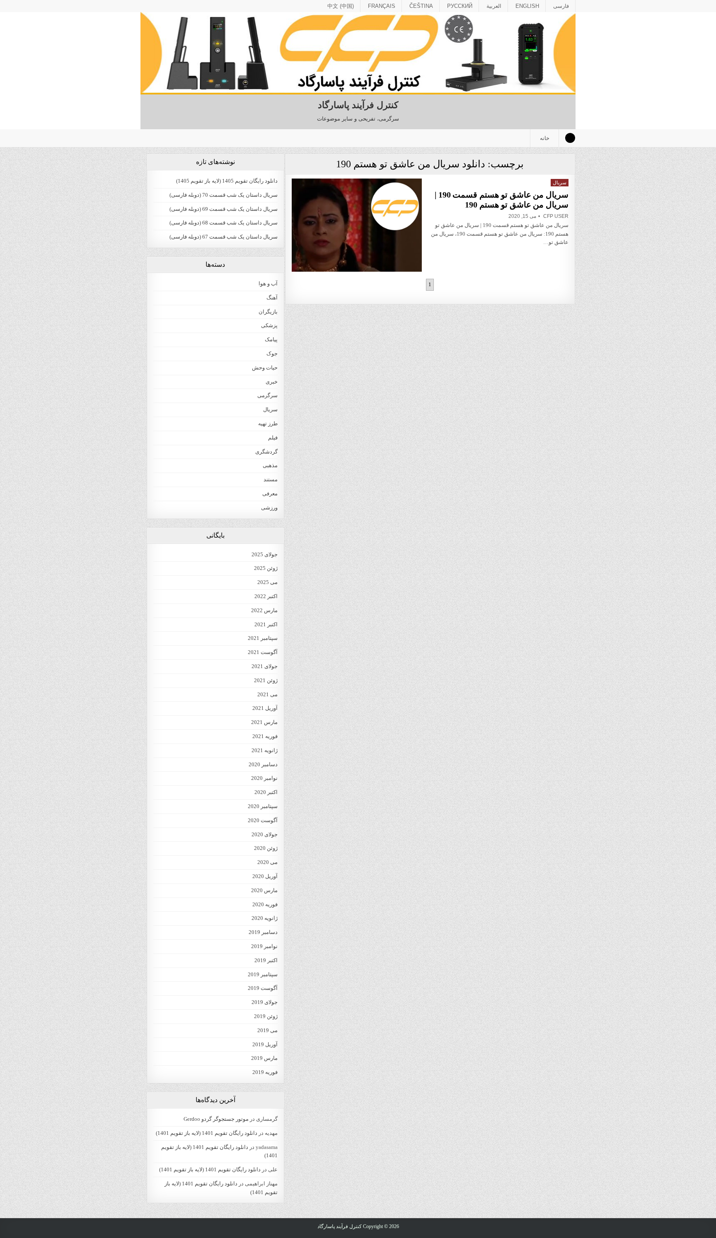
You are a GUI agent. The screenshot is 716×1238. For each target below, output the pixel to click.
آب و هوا (268, 283)
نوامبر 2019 (264, 946)
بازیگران (268, 312)
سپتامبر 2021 (263, 638)
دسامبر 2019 (263, 932)
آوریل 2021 (265, 708)
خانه (544, 138)
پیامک (271, 339)
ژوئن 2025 (266, 568)
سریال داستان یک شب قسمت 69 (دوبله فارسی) (223, 209)
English (527, 6)
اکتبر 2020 (266, 792)
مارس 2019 (264, 1058)
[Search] (570, 138)
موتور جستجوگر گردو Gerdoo (216, 1119)
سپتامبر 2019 (263, 974)
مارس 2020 (264, 890)
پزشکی (269, 325)
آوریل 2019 (265, 1044)
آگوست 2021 (263, 652)
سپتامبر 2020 (263, 806)
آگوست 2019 (263, 988)
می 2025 (267, 582)
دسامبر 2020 (263, 764)
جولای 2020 (265, 834)
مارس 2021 (264, 722)
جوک (272, 353)
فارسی (561, 6)
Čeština (421, 6)
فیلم (273, 437)
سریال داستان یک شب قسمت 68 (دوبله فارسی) (223, 223)
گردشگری (266, 452)
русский (459, 6)
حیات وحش (265, 367)
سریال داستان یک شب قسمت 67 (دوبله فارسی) (223, 237)
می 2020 (267, 862)
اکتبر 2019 (266, 960)
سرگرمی (267, 395)
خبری (272, 382)
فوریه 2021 (265, 736)
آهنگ (272, 297)
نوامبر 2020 (264, 778)
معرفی (270, 493)
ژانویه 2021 (265, 750)
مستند (271, 479)
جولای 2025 (265, 554)
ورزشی (269, 507)
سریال (559, 183)
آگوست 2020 (263, 820)
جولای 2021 (265, 666)
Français (381, 6)
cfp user (555, 216)
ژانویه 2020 (265, 918)
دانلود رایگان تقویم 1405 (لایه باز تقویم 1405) (227, 181)
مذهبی (270, 465)
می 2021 (267, 694)
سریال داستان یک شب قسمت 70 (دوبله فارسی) (223, 195)
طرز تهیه (268, 423)
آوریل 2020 (265, 876)
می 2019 (267, 1030)
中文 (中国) (340, 6)
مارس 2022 (264, 610)
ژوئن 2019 (266, 1016)
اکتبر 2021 (266, 624)
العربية (493, 6)
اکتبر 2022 (266, 596)
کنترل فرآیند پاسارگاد (358, 105)
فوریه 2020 (265, 904)
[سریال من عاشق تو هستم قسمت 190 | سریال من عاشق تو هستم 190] (357, 225)
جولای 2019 (265, 1002)
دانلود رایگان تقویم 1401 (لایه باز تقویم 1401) (206, 1133)
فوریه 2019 (265, 1072)
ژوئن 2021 (266, 680)
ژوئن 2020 (266, 848)
